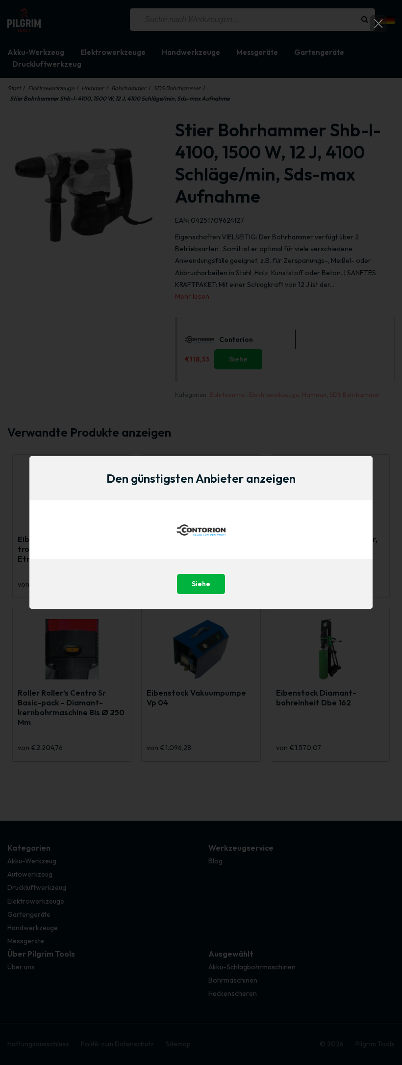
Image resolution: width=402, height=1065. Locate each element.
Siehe (201, 583)
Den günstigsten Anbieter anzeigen (201, 478)
